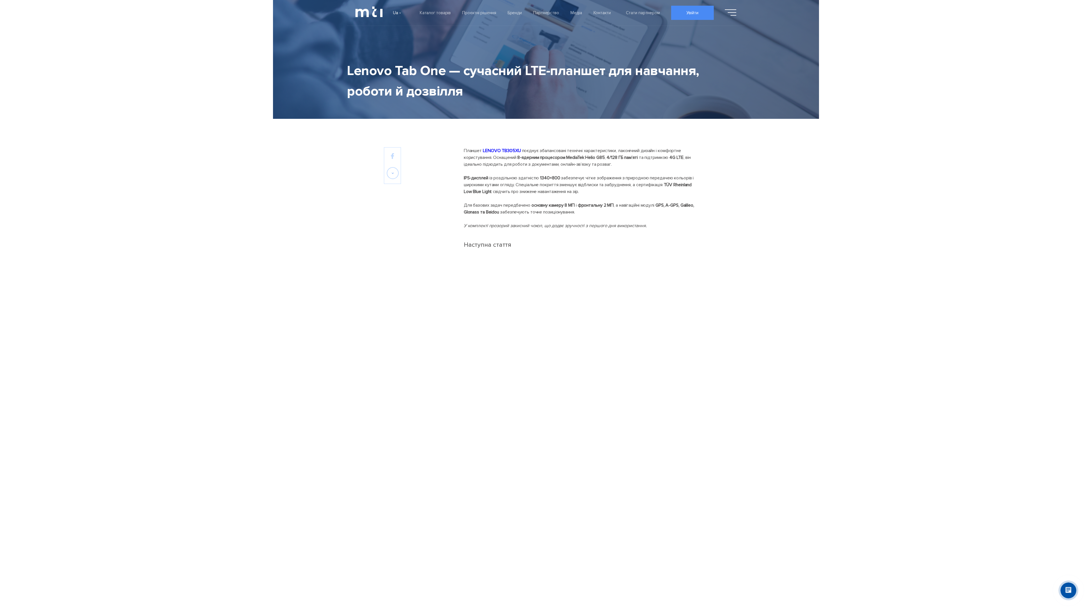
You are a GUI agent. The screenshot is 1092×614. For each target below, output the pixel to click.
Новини (529, 509)
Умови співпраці (590, 494)
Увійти (692, 12)
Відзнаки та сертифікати (408, 525)
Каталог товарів (435, 12)
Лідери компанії (399, 494)
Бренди (515, 12)
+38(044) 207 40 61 (685, 510)
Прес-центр (534, 540)
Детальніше (601, 374)
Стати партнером (643, 12)
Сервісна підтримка (594, 509)
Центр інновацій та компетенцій (606, 525)
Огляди (529, 525)
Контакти (602, 12)
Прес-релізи (534, 494)
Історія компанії (399, 509)
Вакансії (392, 540)
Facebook (674, 494)
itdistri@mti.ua (679, 502)
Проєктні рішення (479, 12)
